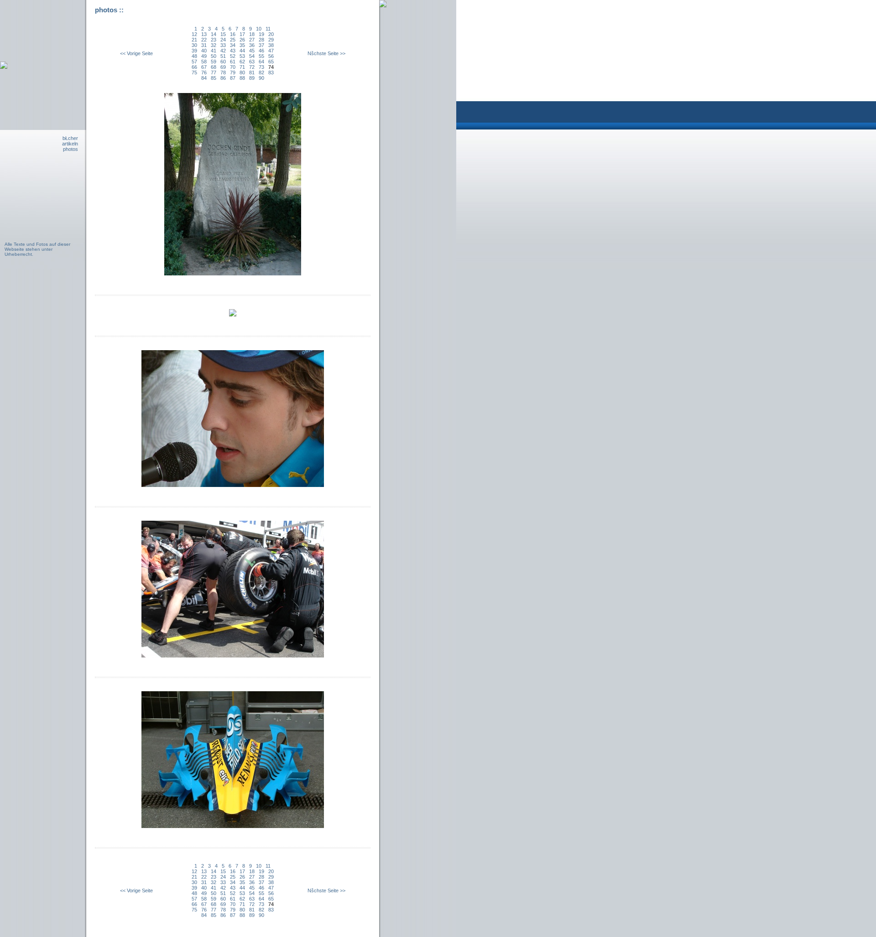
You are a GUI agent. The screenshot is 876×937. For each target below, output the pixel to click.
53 (242, 56)
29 (271, 39)
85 (213, 78)
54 (252, 56)
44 (242, 50)
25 (232, 39)
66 (194, 67)
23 (213, 39)
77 (213, 72)
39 (194, 50)
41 (213, 50)
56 (271, 56)
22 (204, 39)
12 (194, 34)
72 (252, 67)
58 (204, 61)
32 (213, 45)
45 (252, 50)
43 (232, 50)
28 (261, 39)
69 (223, 67)
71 (242, 67)
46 (261, 50)
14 (213, 34)
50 (213, 56)
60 (223, 61)
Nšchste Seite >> (326, 53)
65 (271, 61)
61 (232, 61)
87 (232, 78)
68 (213, 67)
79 (232, 72)
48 (194, 56)
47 (271, 50)
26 (242, 39)
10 (258, 28)
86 (223, 78)
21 (194, 39)
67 (204, 67)
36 (252, 45)
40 (204, 50)
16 (232, 34)
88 (242, 78)
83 (271, 72)
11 (268, 28)
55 (261, 56)
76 (204, 72)
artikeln (70, 143)
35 (242, 45)
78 (223, 72)
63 (252, 61)
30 (194, 45)
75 (194, 72)
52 (232, 56)
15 (223, 34)
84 (204, 78)
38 (271, 45)
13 (204, 34)
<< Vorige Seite (136, 53)
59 (213, 61)
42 (223, 50)
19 (261, 34)
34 (232, 45)
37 (261, 45)
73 (261, 67)
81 (252, 72)
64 (261, 61)
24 (223, 39)
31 (204, 45)
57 (194, 61)
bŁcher (70, 138)
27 (252, 39)
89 (252, 78)
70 (232, 67)
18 (252, 34)
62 (242, 61)
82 (261, 72)
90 (261, 78)
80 (242, 72)
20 (271, 34)
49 (204, 56)
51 (223, 56)
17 (242, 34)
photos (70, 149)
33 (223, 45)
